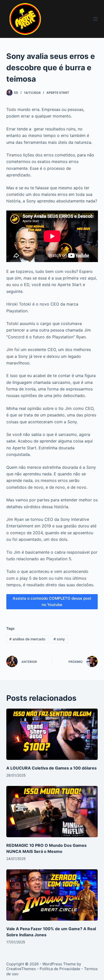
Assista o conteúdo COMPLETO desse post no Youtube (52, 601)
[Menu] (95, 19)
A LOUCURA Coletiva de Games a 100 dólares (51, 768)
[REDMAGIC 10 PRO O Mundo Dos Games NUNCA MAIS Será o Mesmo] (52, 811)
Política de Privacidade (60, 968)
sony (59, 639)
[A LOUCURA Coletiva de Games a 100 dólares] (52, 734)
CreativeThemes (21, 968)
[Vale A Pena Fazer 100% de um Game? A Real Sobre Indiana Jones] (52, 895)
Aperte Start (57, 93)
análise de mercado (27, 639)
